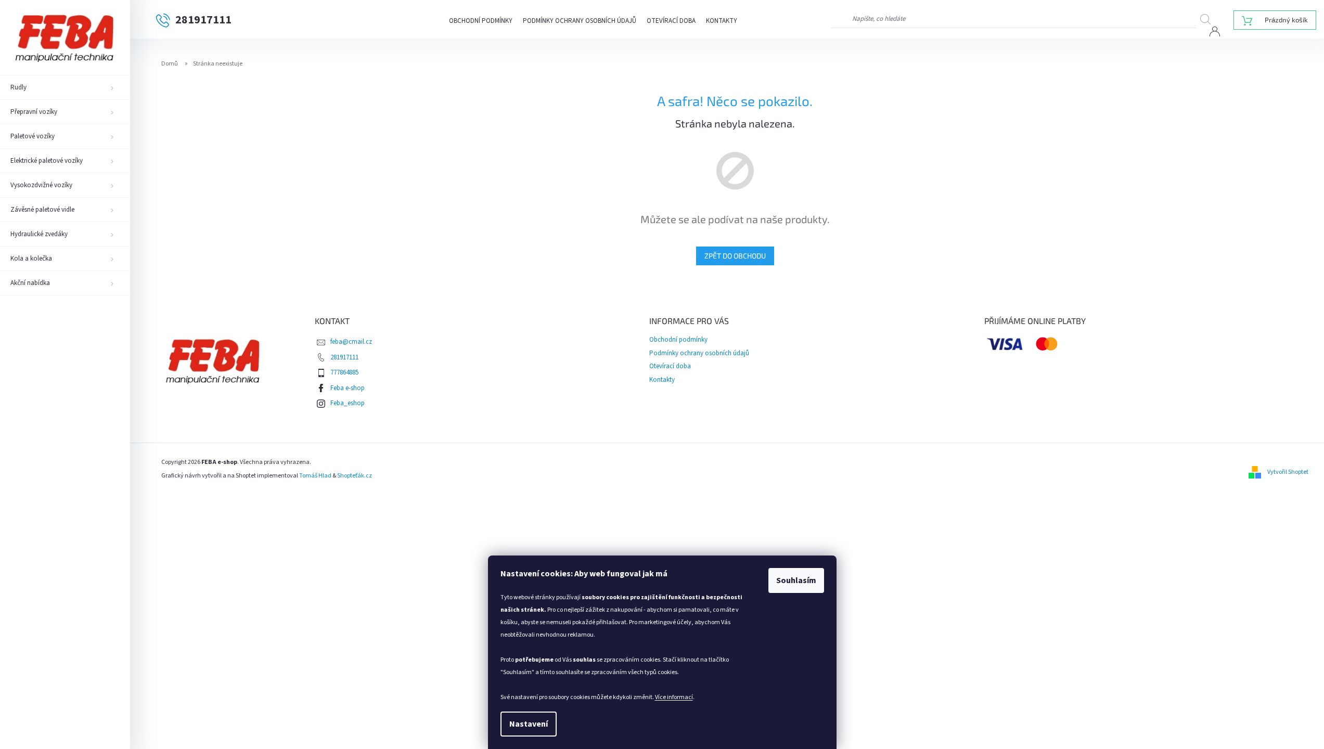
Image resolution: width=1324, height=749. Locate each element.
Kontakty (721, 20)
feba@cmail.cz (351, 341)
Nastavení (528, 724)
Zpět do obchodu (735, 255)
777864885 (344, 372)
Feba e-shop (347, 388)
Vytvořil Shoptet (1287, 472)
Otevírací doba (671, 20)
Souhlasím (796, 580)
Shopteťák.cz (354, 475)
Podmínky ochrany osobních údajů (579, 20)
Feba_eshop (347, 403)
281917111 (344, 357)
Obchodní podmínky (480, 20)
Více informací (674, 697)
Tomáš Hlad (315, 475)
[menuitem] (65, 87)
